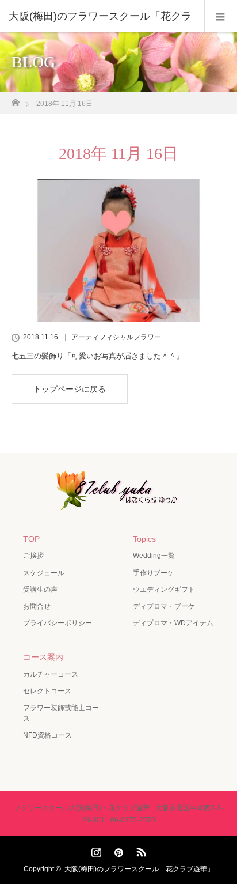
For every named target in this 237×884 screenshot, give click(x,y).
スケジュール (43, 573)
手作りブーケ (153, 573)
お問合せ (37, 606)
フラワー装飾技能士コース (61, 713)
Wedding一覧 (154, 555)
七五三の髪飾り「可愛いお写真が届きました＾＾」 (98, 356)
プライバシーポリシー (57, 623)
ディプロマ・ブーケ (164, 606)
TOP (31, 538)
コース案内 (43, 657)
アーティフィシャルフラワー (116, 337)
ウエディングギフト (164, 589)
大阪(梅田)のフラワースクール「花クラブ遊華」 (139, 869)
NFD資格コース (47, 735)
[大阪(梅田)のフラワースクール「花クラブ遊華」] (118, 502)
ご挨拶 (33, 555)
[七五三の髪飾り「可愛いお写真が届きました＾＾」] (118, 250)
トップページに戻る (69, 389)
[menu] (220, 16)
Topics (144, 538)
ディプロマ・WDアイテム (173, 623)
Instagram (95, 850)
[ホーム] (15, 99)
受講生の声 (40, 589)
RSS (139, 850)
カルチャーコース (50, 674)
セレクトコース (47, 691)
